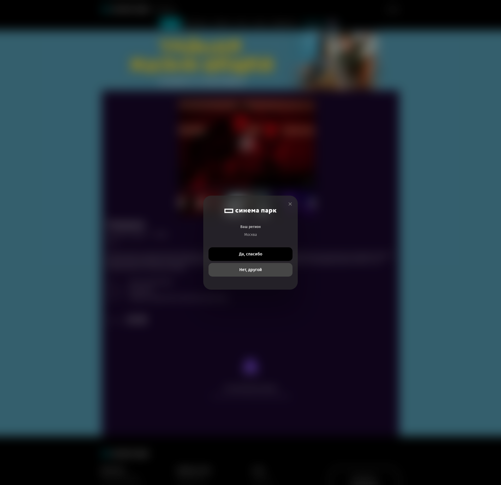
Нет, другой (250, 269)
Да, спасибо (250, 254)
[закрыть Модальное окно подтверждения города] (290, 204)
